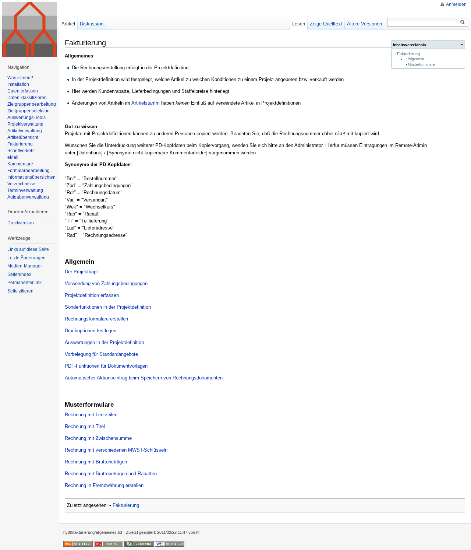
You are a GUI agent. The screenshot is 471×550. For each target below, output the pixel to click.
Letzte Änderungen (26, 257)
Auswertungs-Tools (26, 117)
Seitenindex (19, 274)
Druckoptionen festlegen (90, 330)
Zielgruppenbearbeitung (31, 104)
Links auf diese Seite (28, 249)
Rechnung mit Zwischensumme (98, 438)
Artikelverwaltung (24, 130)
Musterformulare (421, 64)
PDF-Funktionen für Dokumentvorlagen (106, 366)
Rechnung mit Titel (85, 426)
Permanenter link (24, 282)
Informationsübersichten (31, 177)
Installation (18, 84)
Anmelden (456, 4)
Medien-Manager (24, 266)
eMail (12, 157)
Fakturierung (408, 54)
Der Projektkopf (81, 271)
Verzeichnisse (21, 183)
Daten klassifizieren (27, 97)
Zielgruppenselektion (28, 110)
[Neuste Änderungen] (78, 544)
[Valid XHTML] (169, 544)
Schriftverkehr (21, 150)
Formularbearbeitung (28, 170)
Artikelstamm (145, 103)
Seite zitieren (20, 291)
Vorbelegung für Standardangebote (101, 354)
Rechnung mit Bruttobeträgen (96, 462)
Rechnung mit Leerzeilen (91, 414)
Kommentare (20, 164)
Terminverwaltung (25, 190)
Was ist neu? (20, 77)
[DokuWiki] (139, 544)
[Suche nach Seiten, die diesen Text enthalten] (462, 22)
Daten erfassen (22, 91)
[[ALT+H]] (29, 29)
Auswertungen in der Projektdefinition (104, 342)
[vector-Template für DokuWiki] (108, 544)
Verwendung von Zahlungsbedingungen (106, 283)
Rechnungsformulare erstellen (96, 319)
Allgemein (416, 59)
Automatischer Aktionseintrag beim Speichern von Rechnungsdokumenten (144, 378)
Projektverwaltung (25, 124)
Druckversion (20, 222)
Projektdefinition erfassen (92, 295)
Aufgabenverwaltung (28, 197)
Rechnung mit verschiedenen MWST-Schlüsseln (116, 450)
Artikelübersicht (22, 137)
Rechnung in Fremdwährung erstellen (104, 485)
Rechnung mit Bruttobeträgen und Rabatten (111, 473)
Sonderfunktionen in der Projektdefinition (108, 307)
